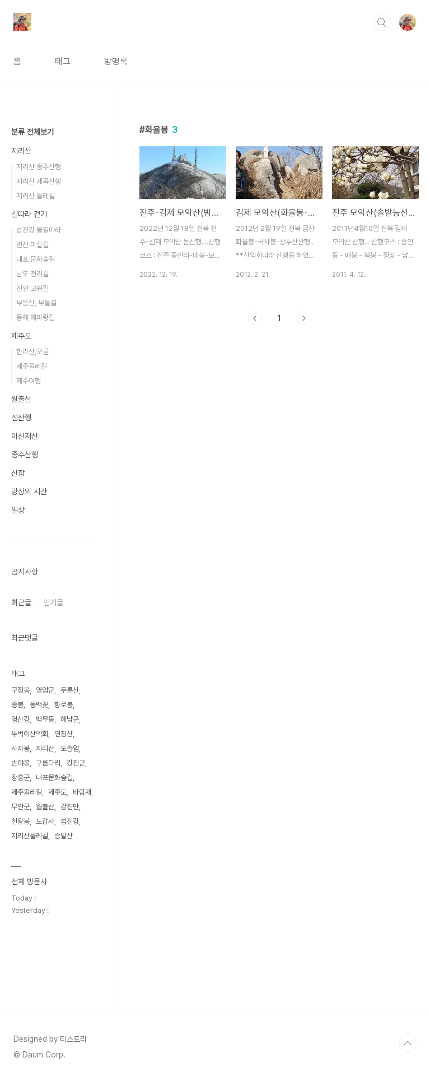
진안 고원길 (32, 288)
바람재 (82, 792)
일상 (18, 509)
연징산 (63, 734)
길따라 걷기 (29, 214)
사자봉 (20, 748)
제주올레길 (31, 366)
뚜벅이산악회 (29, 734)
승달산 (63, 836)
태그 (63, 61)
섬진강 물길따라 (38, 230)
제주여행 (28, 381)
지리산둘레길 (29, 836)
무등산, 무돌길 (36, 303)
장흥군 (20, 777)
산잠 (18, 472)
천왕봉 (20, 821)
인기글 (53, 602)
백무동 (45, 719)
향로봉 (63, 704)
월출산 (21, 399)
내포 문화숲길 (35, 259)
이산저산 (24, 436)
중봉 (17, 704)
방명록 (116, 61)
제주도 (21, 335)
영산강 (20, 719)
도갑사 (45, 821)
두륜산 (69, 690)
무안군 (20, 806)
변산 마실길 (32, 244)
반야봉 (20, 763)
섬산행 (21, 417)
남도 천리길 (32, 274)
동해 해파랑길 (35, 317)
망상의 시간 (29, 491)
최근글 (21, 602)
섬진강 (69, 821)
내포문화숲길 (54, 777)
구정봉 (20, 690)
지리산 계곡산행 (38, 181)
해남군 (69, 719)
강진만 (69, 806)
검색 (381, 22)
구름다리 (48, 763)
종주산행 (24, 454)
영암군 (45, 690)
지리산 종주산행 (38, 167)
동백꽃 (39, 704)
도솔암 (69, 748)
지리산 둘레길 (35, 196)
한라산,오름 (32, 351)
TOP (408, 1043)
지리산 (21, 150)
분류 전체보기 (32, 131)
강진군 (76, 763)
